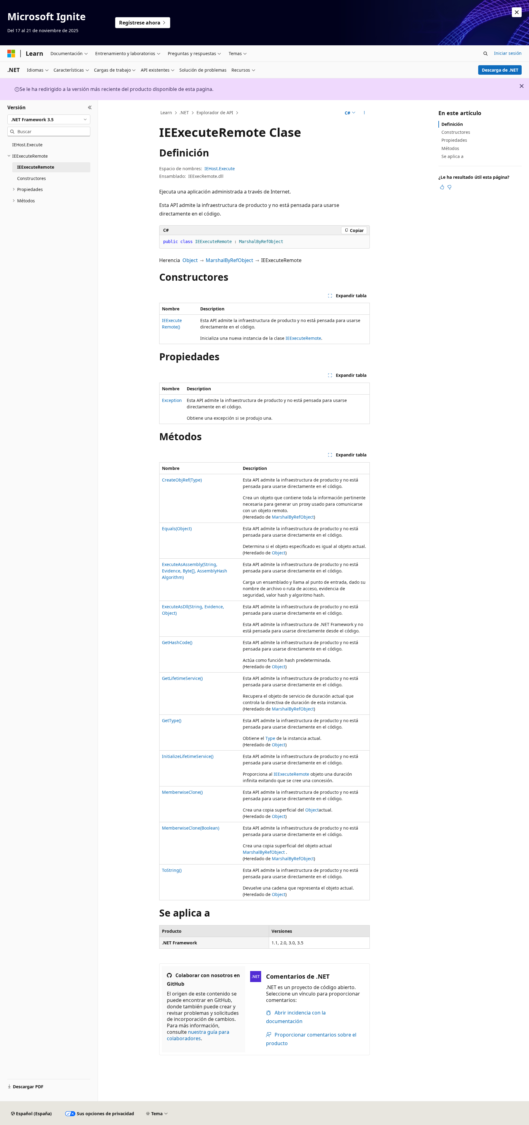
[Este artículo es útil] (442, 187)
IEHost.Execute (219, 168)
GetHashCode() (177, 642)
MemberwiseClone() (182, 792)
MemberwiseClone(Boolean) (190, 828)
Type (270, 738)
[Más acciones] (364, 113)
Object (190, 260)
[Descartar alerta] (517, 12)
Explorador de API (215, 112)
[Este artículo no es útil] (449, 187)
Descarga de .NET (500, 70)
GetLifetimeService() (182, 678)
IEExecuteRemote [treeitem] (35, 167)
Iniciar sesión (508, 53)
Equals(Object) (177, 528)
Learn (166, 112)
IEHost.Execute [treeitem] (27, 145)
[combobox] (48, 119)
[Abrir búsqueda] (485, 53)
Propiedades (454, 140)
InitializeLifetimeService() (187, 756)
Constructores (455, 132)
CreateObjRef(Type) (182, 480)
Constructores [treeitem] (31, 178)
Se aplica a (452, 156)
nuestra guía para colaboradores (198, 1035)
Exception (172, 400)
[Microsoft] (11, 54)
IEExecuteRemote (303, 338)
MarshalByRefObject (229, 260)
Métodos (450, 148)
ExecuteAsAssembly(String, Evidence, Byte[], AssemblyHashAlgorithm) (194, 570)
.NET (184, 112)
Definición (452, 124)
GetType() (171, 720)
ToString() (172, 870)
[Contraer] (89, 107)
